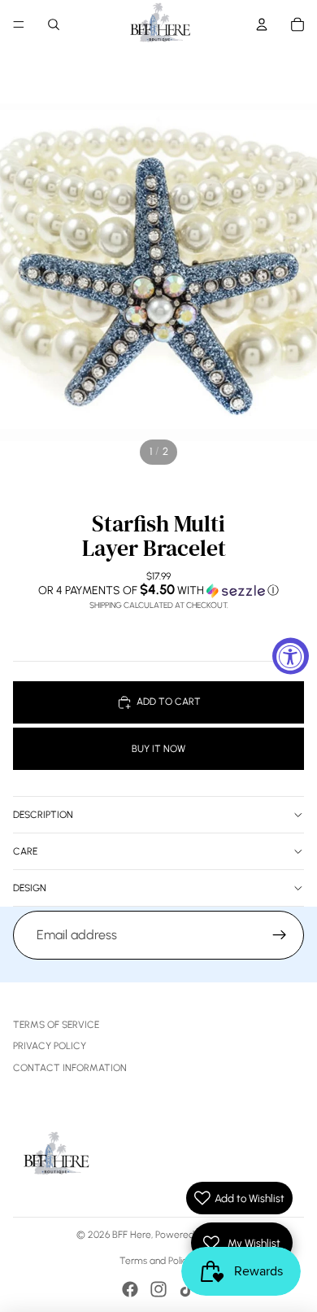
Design (29, 888)
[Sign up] (280, 935)
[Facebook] (130, 1289)
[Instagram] (158, 1289)
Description (43, 814)
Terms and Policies (158, 1260)
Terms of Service (56, 1024)
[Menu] (18, 24)
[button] (158, 590)
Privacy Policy (49, 1046)
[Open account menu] (262, 24)
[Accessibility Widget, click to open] (290, 656)
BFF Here (131, 1234)
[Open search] (54, 24)
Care (25, 851)
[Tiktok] (187, 1289)
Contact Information (70, 1068)
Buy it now (158, 748)
